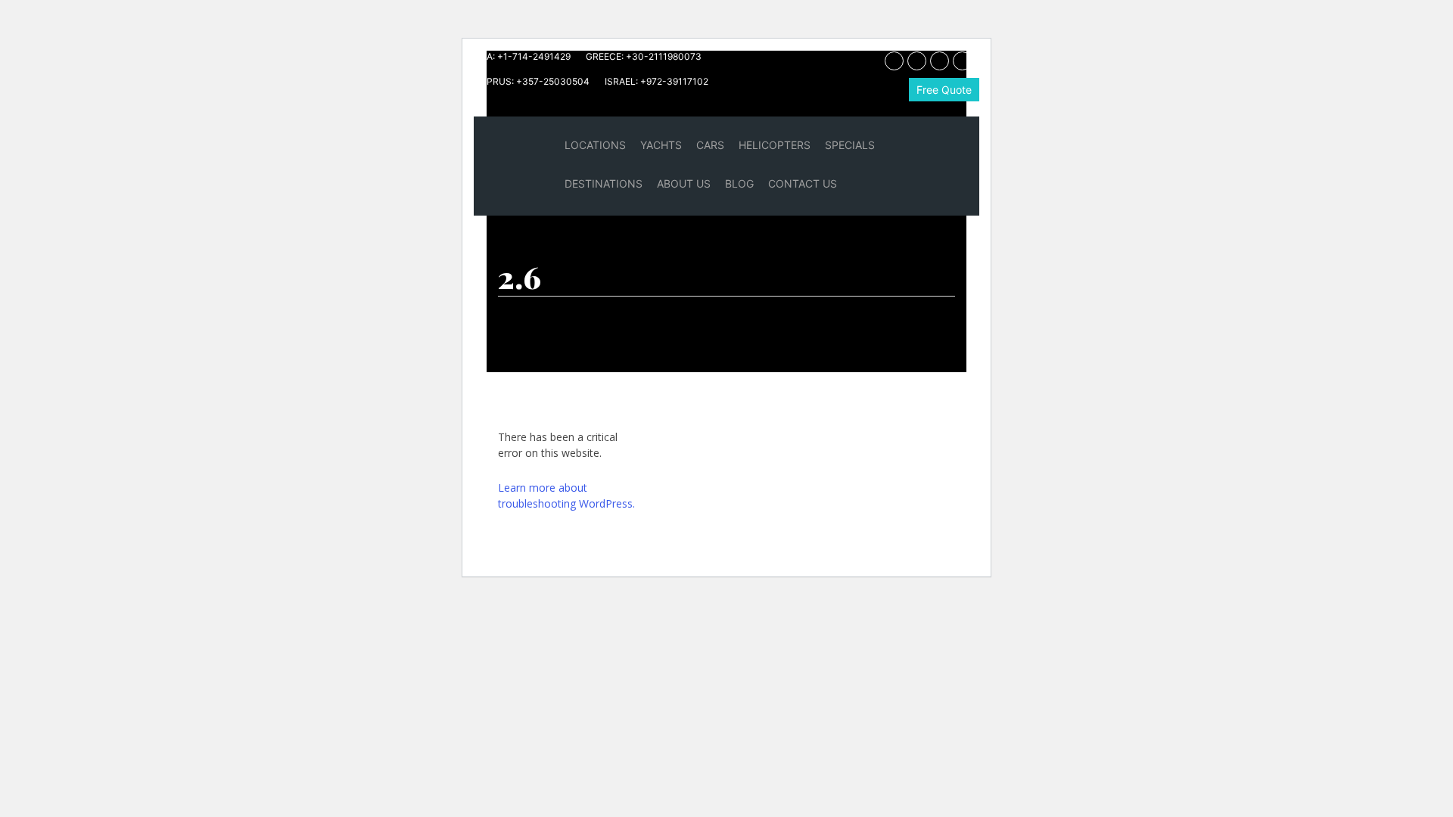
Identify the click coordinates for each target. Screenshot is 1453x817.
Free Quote (944, 89)
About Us (684, 183)
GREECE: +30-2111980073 (644, 56)
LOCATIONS (595, 144)
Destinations (603, 183)
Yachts (661, 144)
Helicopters (775, 144)
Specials (850, 144)
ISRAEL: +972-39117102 (656, 81)
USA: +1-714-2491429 (522, 56)
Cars (710, 144)
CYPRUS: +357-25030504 (532, 81)
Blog (739, 183)
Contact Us (802, 183)
